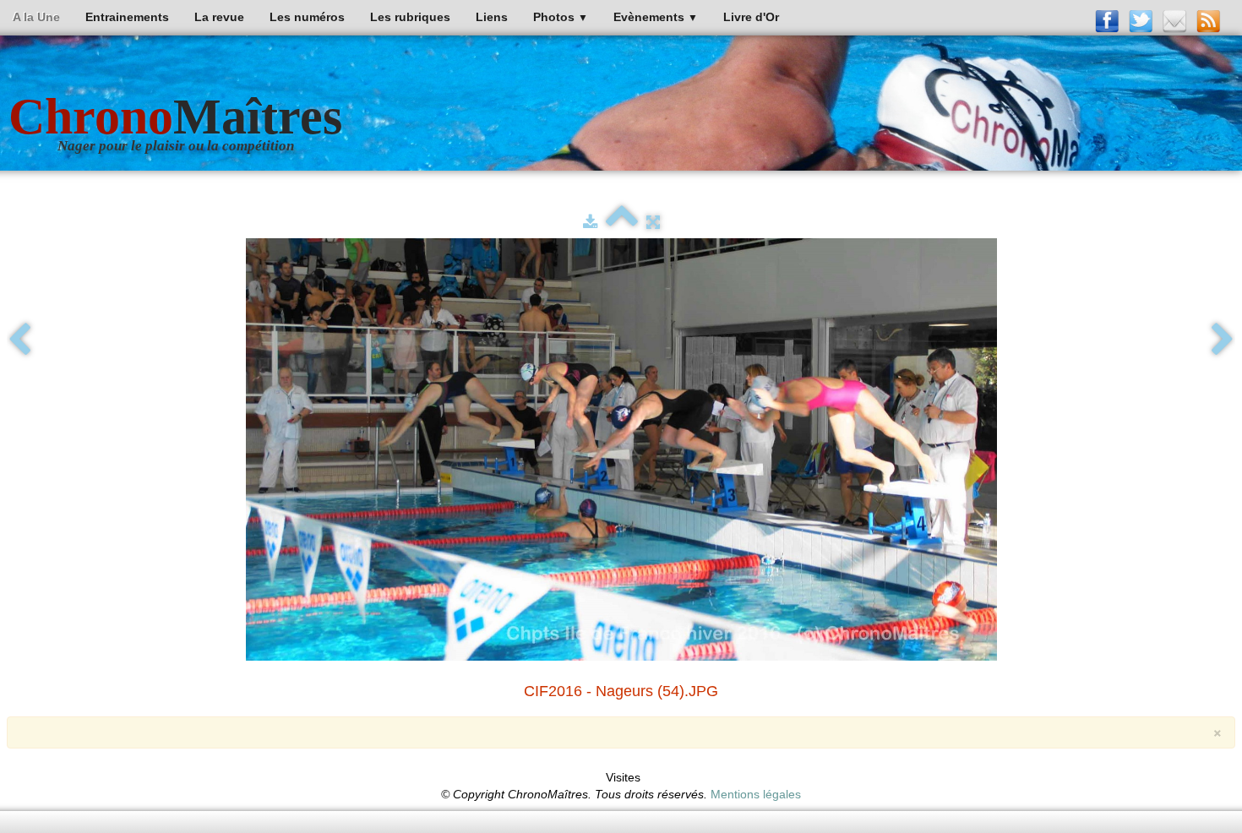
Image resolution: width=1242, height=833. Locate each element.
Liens (492, 17)
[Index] (622, 222)
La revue (219, 17)
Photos (560, 17)
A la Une (36, 17)
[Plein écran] (653, 222)
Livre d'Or (751, 17)
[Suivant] (1222, 340)
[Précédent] (19, 340)
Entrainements (127, 17)
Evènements (655, 17)
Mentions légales (756, 794)
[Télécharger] (590, 222)
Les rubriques (410, 17)
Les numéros (307, 17)
